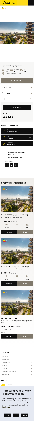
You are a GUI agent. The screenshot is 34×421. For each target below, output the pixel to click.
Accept (8, 415)
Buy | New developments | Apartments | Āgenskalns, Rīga (16, 321)
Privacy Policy (6, 362)
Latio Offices (5, 365)
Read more (6, 407)
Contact (9, 232)
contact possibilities (17, 80)
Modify (25, 415)
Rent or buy (5, 374)
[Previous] (2, 32)
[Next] (31, 32)
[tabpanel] (17, 32)
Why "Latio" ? (5, 356)
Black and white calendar (9, 371)
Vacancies (4, 368)
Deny (16, 415)
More (25, 232)
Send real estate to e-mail (14, 157)
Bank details (5, 359)
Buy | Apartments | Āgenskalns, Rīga (11, 217)
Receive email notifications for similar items (16, 153)
